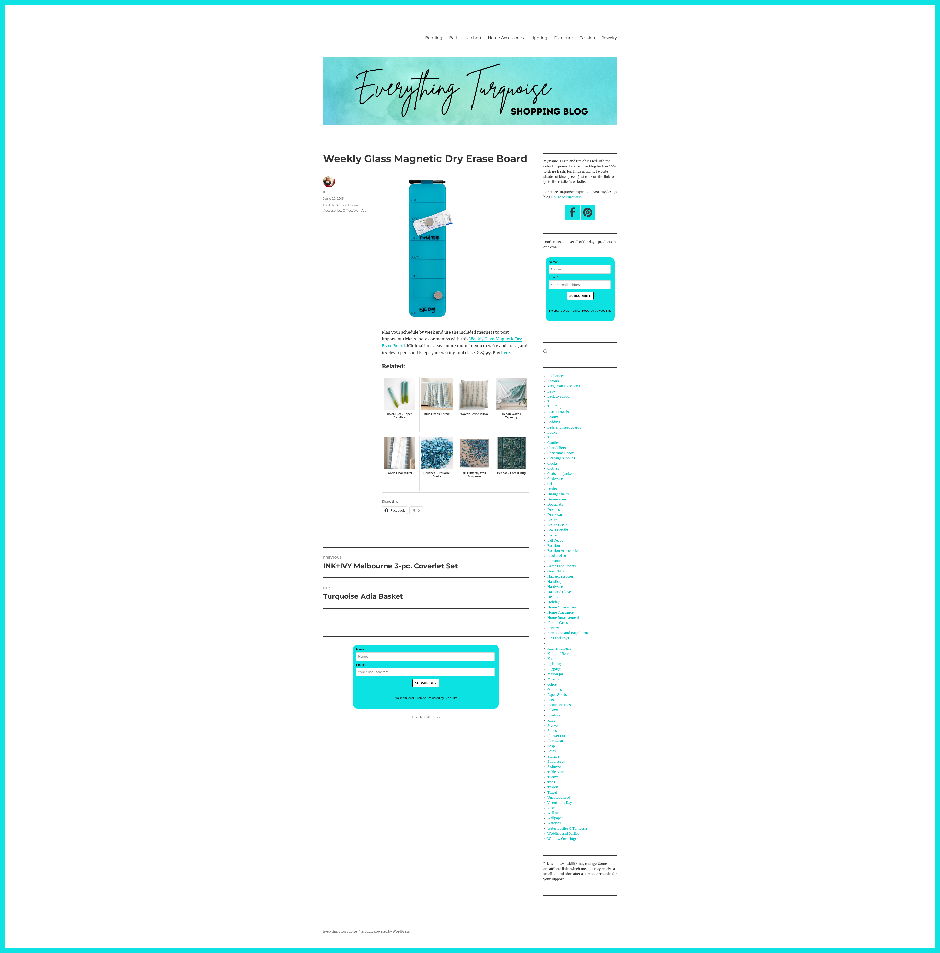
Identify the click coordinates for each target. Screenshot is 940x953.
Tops (551, 782)
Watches (554, 823)
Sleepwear (555, 741)
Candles (553, 443)
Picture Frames (559, 705)
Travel (552, 792)
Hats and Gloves (560, 592)
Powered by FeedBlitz (442, 698)
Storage (553, 756)
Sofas (551, 751)
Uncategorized (558, 798)
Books (552, 432)
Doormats (555, 504)
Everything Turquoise (340, 931)
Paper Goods (557, 695)
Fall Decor (555, 540)
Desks (552, 489)
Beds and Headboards (564, 427)
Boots (551, 438)
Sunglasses (556, 762)
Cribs (551, 484)
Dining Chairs (558, 494)
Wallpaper (555, 818)
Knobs (552, 659)
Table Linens (557, 772)
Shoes (552, 731)
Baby (551, 391)
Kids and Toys (558, 638)
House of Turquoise (566, 197)
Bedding (433, 38)
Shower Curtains (560, 736)
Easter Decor (557, 525)
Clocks (552, 463)
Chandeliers (556, 448)
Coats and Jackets (561, 474)
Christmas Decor (560, 453)
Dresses (553, 510)
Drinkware (555, 515)
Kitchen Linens (559, 648)
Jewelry (609, 38)
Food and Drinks (560, 556)
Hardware (555, 587)
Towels (553, 787)
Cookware (555, 479)
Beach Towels (558, 412)
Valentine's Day (559, 803)
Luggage (554, 669)
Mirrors (553, 679)
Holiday (553, 602)
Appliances (555, 376)
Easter (552, 520)
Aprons (553, 381)
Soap (551, 746)
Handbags (555, 582)
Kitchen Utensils (560, 654)
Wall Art (359, 210)
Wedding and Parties (563, 834)
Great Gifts (555, 571)
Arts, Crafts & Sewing (563, 386)
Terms (424, 717)
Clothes (553, 468)
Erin (326, 191)
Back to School (335, 205)
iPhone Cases (557, 623)
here (505, 352)
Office (347, 210)
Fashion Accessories (563, 551)
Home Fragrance (560, 612)
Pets (550, 700)
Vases (551, 808)
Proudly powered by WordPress (385, 931)
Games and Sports (561, 566)
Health (552, 597)
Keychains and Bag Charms (568, 633)
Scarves (553, 726)
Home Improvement (563, 618)
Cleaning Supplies (561, 458)
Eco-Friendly (557, 530)
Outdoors (554, 690)
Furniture (563, 38)
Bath (454, 38)
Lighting (539, 38)
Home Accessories (506, 38)
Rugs (551, 720)
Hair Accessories (560, 576)
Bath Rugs (555, 407)
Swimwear (555, 767)
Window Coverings (562, 839)
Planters (553, 715)
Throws (553, 777)
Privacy (435, 717)
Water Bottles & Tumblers (567, 828)
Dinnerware (556, 499)
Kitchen (473, 38)
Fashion (587, 38)
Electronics (556, 535)
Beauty (552, 417)
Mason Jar (555, 674)
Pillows (553, 710)
